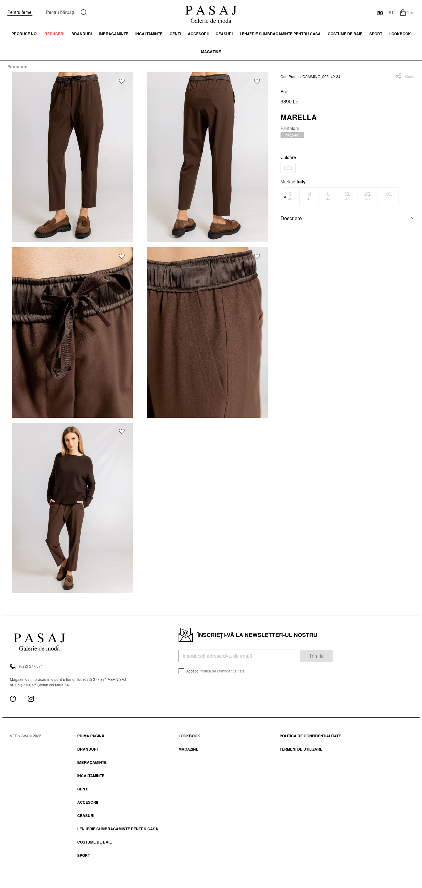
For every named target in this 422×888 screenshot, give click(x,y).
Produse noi (24, 33)
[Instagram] (31, 698)
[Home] (211, 12)
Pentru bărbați (60, 12)
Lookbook (189, 736)
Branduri (81, 33)
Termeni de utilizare (301, 749)
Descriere (291, 218)
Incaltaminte (148, 33)
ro (380, 12)
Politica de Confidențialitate (222, 670)
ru (390, 12)
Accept (215, 670)
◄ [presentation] (284, 196)
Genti (175, 33)
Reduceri (54, 33)
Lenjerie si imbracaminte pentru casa (280, 33)
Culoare (288, 157)
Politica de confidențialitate (310, 736)
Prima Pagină (90, 736)
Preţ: (285, 91)
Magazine (211, 51)
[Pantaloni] (72, 157)
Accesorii (198, 33)
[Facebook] (13, 698)
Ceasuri (224, 33)
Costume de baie (345, 33)
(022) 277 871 (31, 665)
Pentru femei (19, 12)
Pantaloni (17, 66)
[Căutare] (84, 11)
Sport (83, 855)
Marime (293, 181)
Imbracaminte (113, 33)
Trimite (316, 655)
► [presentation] (411, 196)
